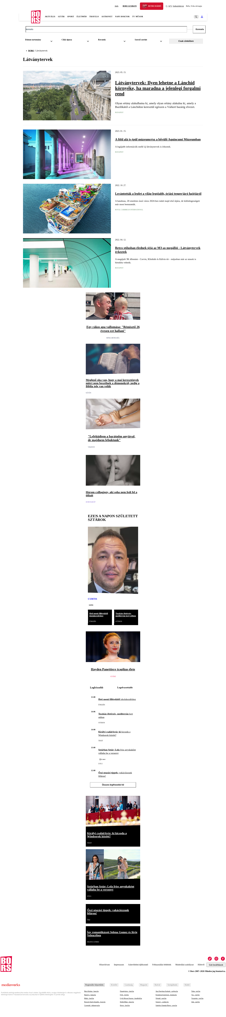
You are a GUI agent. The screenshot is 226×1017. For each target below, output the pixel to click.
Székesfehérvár (176, 6)
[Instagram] (216, 959)
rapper (91, 605)
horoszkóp (90, 502)
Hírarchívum (104, 965)
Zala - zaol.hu (195, 1002)
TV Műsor (137, 17)
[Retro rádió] (146, 6)
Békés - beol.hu (89, 998)
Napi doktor (122, 17)
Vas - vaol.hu (195, 995)
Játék (116, 6)
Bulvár (157, 985)
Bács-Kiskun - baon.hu (91, 991)
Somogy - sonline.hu (162, 1002)
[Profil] (202, 17)
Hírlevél (201, 965)
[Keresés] (196, 16)
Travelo (94, 17)
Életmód (82, 17)
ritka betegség (113, 338)
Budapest (119, 112)
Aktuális (50, 17)
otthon (118, 621)
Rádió (187, 985)
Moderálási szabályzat (184, 965)
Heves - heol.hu (125, 1005)
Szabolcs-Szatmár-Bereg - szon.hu (166, 1005)
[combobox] (40, 40)
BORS (31, 51)
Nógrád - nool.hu (161, 998)
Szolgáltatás (172, 985)
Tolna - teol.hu (195, 991)
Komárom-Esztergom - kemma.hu (166, 995)
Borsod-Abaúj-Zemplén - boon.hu (94, 1002)
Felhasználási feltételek (161, 965)
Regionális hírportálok (94, 985)
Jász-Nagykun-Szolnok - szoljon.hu (167, 991)
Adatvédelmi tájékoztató (138, 965)
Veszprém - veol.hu (197, 998)
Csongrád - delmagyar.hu (92, 1005)
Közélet (114, 985)
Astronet (106, 17)
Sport (70, 17)
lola (100, 764)
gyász (113, 676)
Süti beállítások (216, 965)
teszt (100, 741)
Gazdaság (129, 985)
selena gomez (93, 942)
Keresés (200, 29)
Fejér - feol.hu (124, 995)
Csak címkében (186, 41)
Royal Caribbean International (129, 210)
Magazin (143, 985)
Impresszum (119, 965)
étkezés (92, 621)
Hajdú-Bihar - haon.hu (127, 1002)
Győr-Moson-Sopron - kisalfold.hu (131, 998)
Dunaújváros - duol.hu (127, 991)
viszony (91, 447)
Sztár (61, 17)
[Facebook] (223, 959)
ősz (88, 920)
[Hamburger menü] (25, 17)
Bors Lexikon (130, 6)
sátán (88, 393)
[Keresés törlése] (190, 29)
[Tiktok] (210, 959)
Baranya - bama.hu (90, 995)
